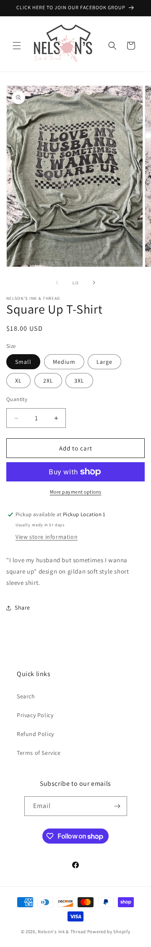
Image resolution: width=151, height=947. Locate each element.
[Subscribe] (117, 806)
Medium (64, 361)
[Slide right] (94, 282)
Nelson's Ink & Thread (62, 931)
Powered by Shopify (108, 931)
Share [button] (22, 607)
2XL (48, 380)
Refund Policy (35, 734)
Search (26, 696)
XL (18, 380)
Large (104, 361)
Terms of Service (39, 753)
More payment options (76, 492)
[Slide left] (57, 282)
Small (23, 361)
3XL (79, 380)
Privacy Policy (35, 715)
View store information (47, 536)
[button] (17, 45)
